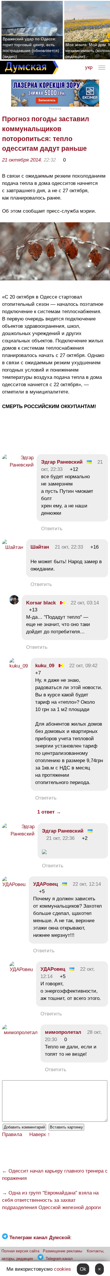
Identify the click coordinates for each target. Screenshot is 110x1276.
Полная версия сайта (20, 1251)
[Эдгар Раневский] (18, 465)
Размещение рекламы (62, 1251)
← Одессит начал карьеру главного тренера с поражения (55, 1174)
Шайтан (40, 547)
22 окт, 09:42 (83, 665)
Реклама (55, 108)
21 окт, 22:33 (69, 547)
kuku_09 (44, 665)
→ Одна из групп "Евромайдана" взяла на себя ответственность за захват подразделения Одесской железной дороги (51, 1200)
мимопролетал (63, 1032)
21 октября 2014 (21, 160)
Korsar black (41, 603)
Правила (12, 1134)
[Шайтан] (12, 547)
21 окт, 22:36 (60, 838)
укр (88, 67)
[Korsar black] (14, 602)
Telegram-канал (59, 1258)
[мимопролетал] (20, 1032)
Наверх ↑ (39, 1134)
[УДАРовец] (14, 884)
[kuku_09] (18, 666)
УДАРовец (45, 884)
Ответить (51, 528)
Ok (83, 1269)
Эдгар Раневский (61, 462)
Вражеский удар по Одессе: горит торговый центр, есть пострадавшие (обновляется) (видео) (31, 48)
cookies (62, 1269)
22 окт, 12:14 (87, 884)
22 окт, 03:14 (85, 603)
